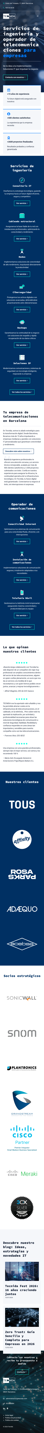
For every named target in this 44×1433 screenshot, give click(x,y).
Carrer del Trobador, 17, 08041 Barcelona (19, 3)
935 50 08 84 (9, 8)
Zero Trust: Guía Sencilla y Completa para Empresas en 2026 (20, 1338)
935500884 (10, 1403)
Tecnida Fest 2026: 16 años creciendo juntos (21, 1290)
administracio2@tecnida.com (16, 1399)
